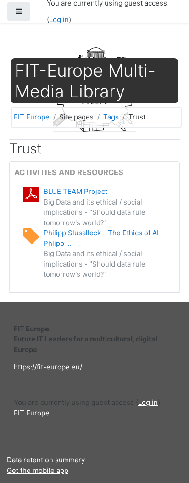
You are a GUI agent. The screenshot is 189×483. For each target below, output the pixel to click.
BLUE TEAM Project (75, 191)
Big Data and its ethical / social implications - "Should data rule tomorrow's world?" (94, 212)
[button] (168, 438)
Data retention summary (46, 459)
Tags (111, 117)
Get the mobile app (37, 470)
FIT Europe (32, 117)
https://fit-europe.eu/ (48, 367)
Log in (59, 19)
